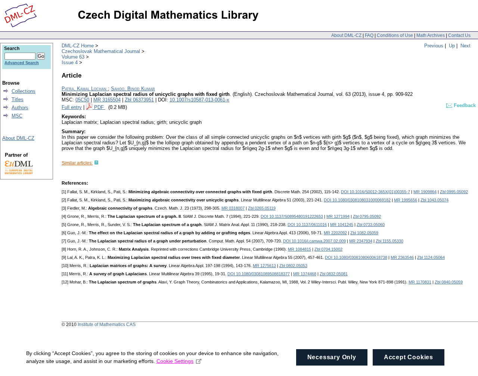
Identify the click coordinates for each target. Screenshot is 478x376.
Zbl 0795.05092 (367, 216)
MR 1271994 (338, 216)
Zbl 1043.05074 (434, 200)
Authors (20, 107)
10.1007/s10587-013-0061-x (199, 100)
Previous (433, 45)
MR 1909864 (425, 191)
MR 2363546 (402, 257)
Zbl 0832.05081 (334, 274)
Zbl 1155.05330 (389, 241)
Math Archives (430, 35)
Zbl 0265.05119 (262, 208)
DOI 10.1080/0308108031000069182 (357, 200)
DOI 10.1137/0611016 (307, 224)
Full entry (72, 107)
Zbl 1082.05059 (364, 233)
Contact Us (459, 35)
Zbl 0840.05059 (449, 282)
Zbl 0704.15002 (328, 249)
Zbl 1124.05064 (431, 257)
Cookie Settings (174, 361)
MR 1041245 (341, 224)
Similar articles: (77, 163)
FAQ (369, 35)
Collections (23, 91)
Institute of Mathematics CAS (107, 324)
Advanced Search (21, 62)
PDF (99, 107)
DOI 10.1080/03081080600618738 (356, 257)
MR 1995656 (405, 200)
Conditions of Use (395, 35)
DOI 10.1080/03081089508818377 (258, 274)
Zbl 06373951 (139, 100)
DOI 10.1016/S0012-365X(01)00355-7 (375, 191)
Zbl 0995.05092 (454, 191)
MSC (17, 116)
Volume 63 (73, 57)
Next (465, 45)
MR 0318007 (233, 208)
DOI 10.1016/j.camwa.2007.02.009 (314, 241)
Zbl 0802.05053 (293, 265)
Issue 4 (70, 62)
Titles (18, 99)
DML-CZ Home (78, 45)
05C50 (82, 100)
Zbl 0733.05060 (371, 224)
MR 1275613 (264, 265)
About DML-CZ (346, 35)
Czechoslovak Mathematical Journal (101, 51)
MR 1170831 (420, 282)
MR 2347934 (360, 241)
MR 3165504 (107, 100)
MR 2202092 (335, 233)
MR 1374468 (304, 274)
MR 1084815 (299, 249)
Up (452, 45)
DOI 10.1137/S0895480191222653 (292, 216)
